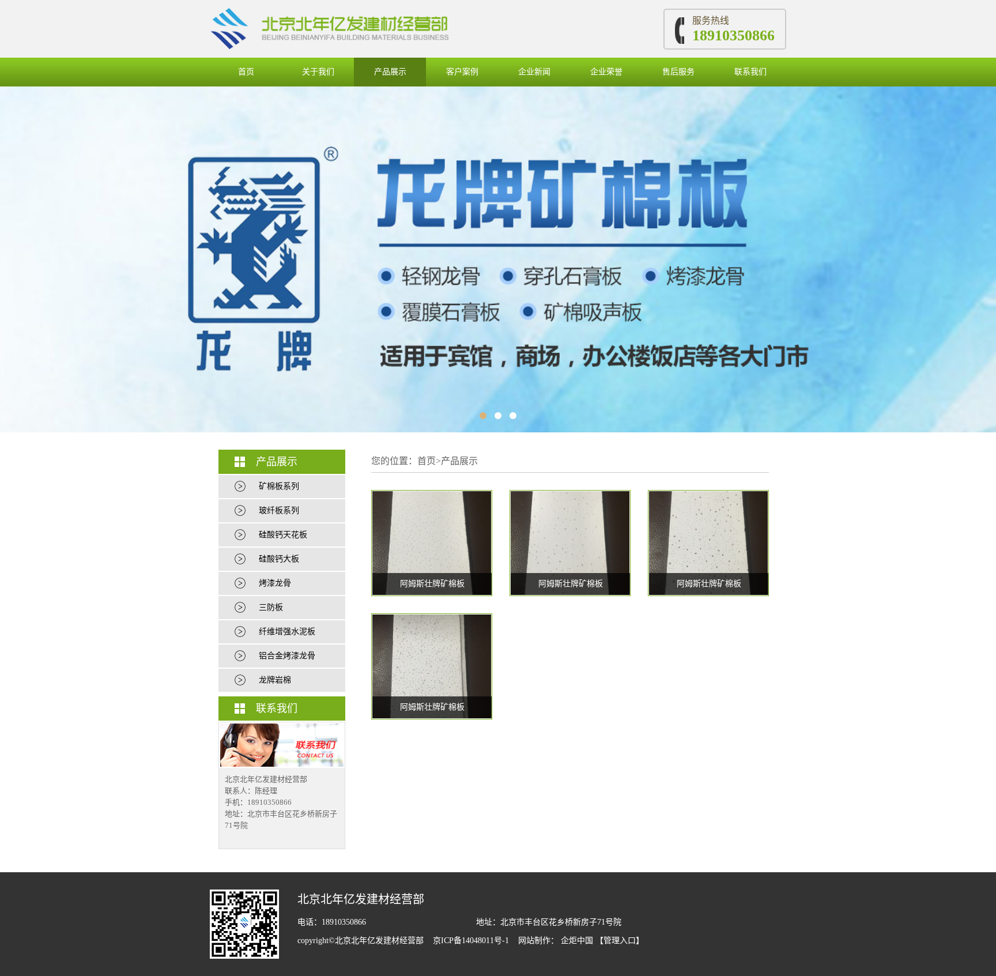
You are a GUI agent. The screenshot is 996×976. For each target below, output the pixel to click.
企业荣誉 (606, 71)
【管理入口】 (619, 940)
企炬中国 (577, 940)
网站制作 (534, 940)
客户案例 (462, 71)
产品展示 (390, 71)
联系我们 (750, 71)
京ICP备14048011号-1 (472, 940)
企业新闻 (534, 71)
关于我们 (318, 71)
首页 (246, 71)
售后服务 (678, 71)
